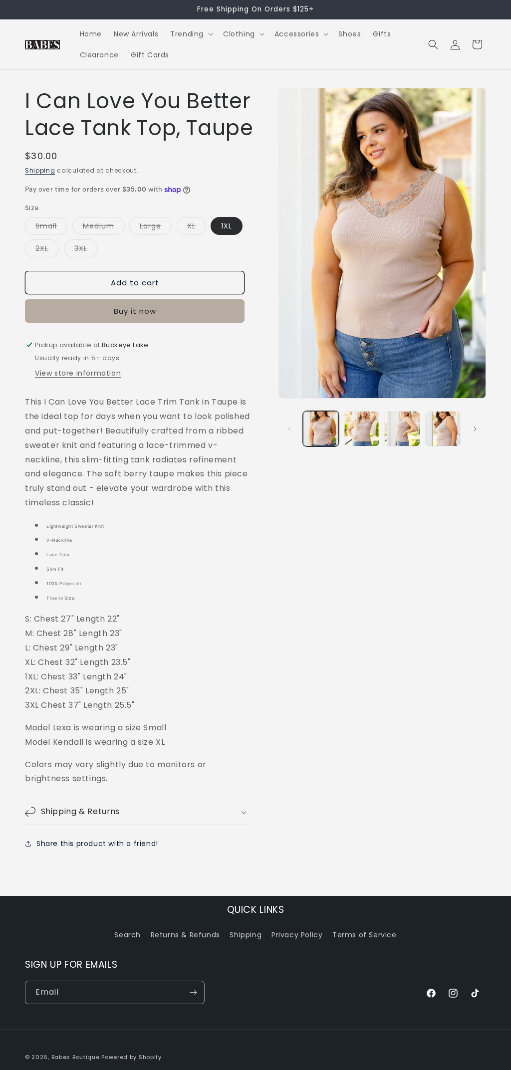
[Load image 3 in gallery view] (402, 428)
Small (51, 227)
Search (127, 935)
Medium (104, 227)
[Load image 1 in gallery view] (320, 428)
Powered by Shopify (131, 1057)
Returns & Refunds (185, 935)
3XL (86, 250)
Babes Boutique (75, 1057)
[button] (190, 33)
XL (196, 227)
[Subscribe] (193, 992)
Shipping (40, 170)
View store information (78, 373)
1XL (226, 226)
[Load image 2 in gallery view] (361, 428)
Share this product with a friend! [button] (97, 844)
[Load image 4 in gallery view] (443, 428)
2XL (47, 250)
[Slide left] (289, 429)
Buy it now (135, 311)
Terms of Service (364, 935)
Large (156, 227)
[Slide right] (475, 429)
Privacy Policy (296, 935)
